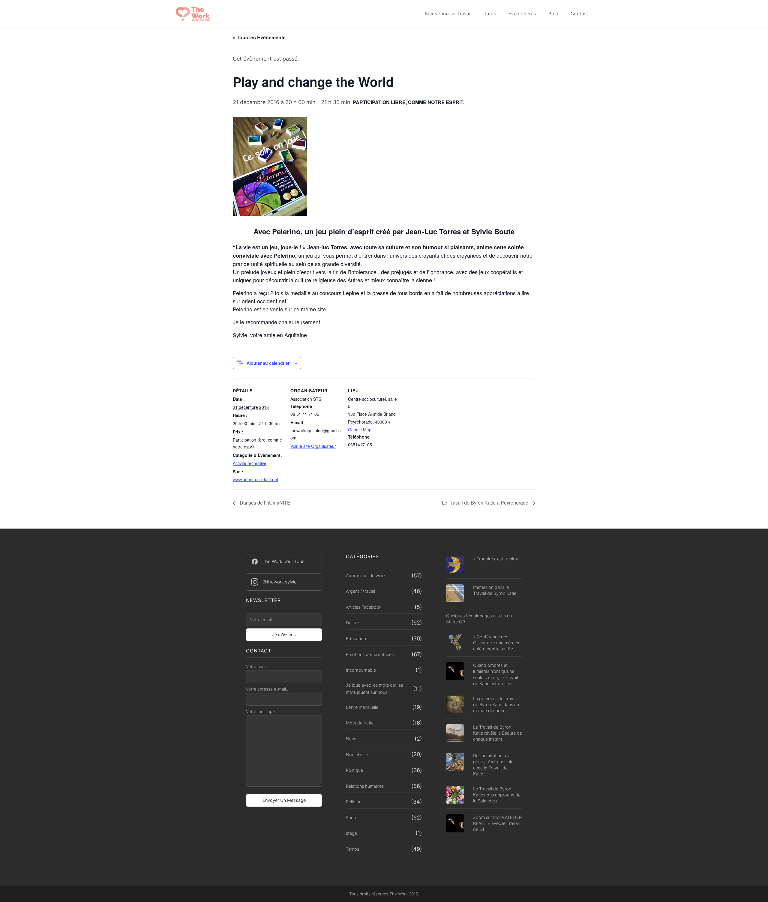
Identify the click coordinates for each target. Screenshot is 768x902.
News (351, 738)
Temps (352, 849)
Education (356, 638)
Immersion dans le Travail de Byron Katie (494, 590)
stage (351, 833)
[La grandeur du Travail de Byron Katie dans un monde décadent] (455, 705)
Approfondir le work (366, 575)
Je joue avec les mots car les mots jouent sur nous (374, 688)
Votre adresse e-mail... (268, 689)
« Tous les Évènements (259, 37)
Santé (351, 817)
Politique (354, 770)
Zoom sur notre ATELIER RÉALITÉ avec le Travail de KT (497, 823)
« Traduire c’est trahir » (495, 558)
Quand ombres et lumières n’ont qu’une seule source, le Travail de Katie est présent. (495, 674)
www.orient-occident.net (255, 479)
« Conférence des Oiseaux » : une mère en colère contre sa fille (496, 642)
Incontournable (361, 670)
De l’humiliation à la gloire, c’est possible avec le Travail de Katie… (493, 764)
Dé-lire (352, 622)
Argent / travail (360, 591)
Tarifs (490, 13)
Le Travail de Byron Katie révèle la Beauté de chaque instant (497, 733)
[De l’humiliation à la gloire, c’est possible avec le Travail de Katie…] (455, 762)
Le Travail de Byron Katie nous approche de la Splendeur (496, 794)
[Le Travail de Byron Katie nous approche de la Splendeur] (455, 795)
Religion (354, 801)
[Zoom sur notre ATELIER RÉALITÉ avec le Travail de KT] (455, 824)
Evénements (522, 13)
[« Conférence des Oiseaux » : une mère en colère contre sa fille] (455, 643)
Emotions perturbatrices (370, 654)
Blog (553, 13)
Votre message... (262, 711)
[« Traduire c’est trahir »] (455, 565)
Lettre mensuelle (362, 707)
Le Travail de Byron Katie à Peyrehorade (486, 502)
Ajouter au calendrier (268, 363)
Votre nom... (257, 666)
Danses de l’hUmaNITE (264, 502)
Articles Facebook (364, 607)
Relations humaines (365, 786)
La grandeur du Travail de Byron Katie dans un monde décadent (496, 704)
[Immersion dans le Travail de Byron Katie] (455, 594)
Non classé (357, 754)
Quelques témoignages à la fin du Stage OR (479, 618)
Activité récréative (249, 463)
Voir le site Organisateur (313, 446)
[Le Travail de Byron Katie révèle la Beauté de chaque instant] (455, 734)
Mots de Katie (360, 722)
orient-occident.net (264, 301)
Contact (579, 13)
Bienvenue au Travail (448, 13)
